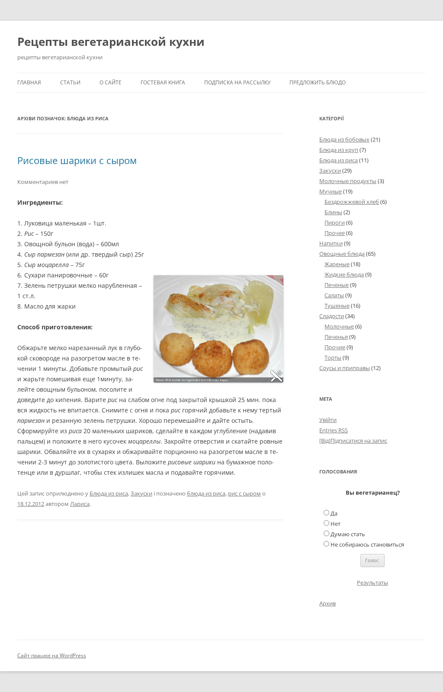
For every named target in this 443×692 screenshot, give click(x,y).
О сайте (111, 82)
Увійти (328, 420)
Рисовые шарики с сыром (77, 160)
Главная (29, 82)
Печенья (336, 337)
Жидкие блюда (344, 274)
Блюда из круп (338, 150)
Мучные (330, 191)
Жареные (337, 264)
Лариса (80, 504)
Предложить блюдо (317, 82)
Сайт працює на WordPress (51, 655)
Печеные (336, 285)
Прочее (334, 233)
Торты (332, 357)
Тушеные (337, 305)
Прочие (334, 347)
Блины (333, 212)
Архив (327, 603)
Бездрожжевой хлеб (351, 202)
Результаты (372, 582)
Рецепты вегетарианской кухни (111, 41)
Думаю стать (348, 534)
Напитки (331, 243)
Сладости (331, 316)
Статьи (70, 82)
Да (334, 513)
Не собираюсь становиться (367, 544)
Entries (333, 430)
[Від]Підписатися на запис (353, 440)
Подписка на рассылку (237, 82)
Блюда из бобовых (344, 139)
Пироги (334, 222)
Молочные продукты (347, 181)
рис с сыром (244, 493)
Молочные (339, 326)
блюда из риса (206, 493)
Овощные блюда (342, 253)
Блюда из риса (109, 493)
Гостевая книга (163, 82)
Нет (335, 524)
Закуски (141, 493)
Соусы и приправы (344, 368)
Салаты (334, 295)
